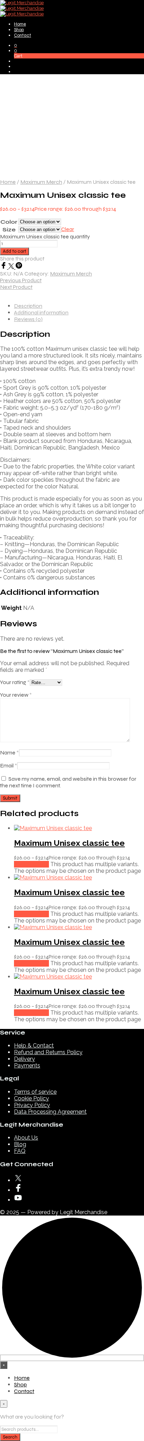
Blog (20, 1144)
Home (20, 24)
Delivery (24, 1059)
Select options (31, 864)
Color (8, 221)
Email (8, 765)
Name (9, 752)
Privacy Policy (32, 1105)
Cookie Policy (31, 1098)
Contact (22, 35)
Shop (19, 30)
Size (9, 229)
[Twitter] (11, 267)
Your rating (15, 682)
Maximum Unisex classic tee (69, 843)
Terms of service (35, 1091)
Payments (27, 1065)
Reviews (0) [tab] (28, 319)
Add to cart (14, 251)
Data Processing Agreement (50, 1111)
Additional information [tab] (41, 312)
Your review (16, 694)
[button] (15, 45)
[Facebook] (4, 267)
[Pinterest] (18, 267)
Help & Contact (34, 1045)
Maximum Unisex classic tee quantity (45, 236)
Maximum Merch (41, 182)
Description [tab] (28, 305)
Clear (67, 229)
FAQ (20, 1151)
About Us (26, 1137)
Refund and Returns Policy (48, 1052)
